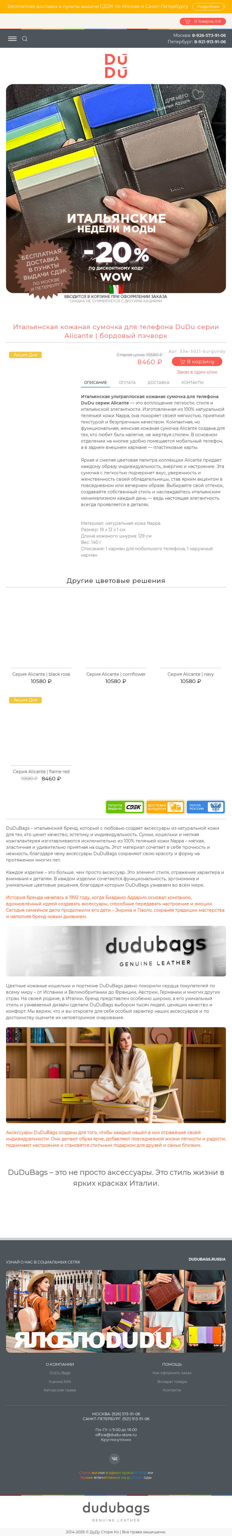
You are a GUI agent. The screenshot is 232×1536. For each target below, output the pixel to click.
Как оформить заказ (172, 1373)
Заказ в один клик (197, 372)
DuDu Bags (60, 1373)
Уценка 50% (60, 1381)
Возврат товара (172, 1381)
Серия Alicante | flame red (41, 771)
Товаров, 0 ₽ (208, 21)
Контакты (193, 382)
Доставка (158, 382)
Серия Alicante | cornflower (116, 674)
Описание (95, 382)
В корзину (200, 361)
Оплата (127, 382)
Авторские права (60, 1390)
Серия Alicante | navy (191, 674)
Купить (44, 667)
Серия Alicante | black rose (41, 674)
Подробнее (208, 6)
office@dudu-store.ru (116, 1435)
